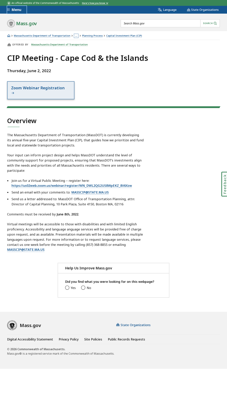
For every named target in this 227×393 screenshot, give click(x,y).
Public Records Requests (126, 339)
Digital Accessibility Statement (30, 339)
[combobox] (170, 23)
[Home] (9, 35)
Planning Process (92, 35)
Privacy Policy (69, 339)
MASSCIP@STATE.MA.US (90, 192)
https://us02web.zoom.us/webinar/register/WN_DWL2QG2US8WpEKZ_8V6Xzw (72, 185)
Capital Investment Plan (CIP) (124, 35)
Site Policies (93, 339)
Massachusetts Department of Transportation (42, 35)
